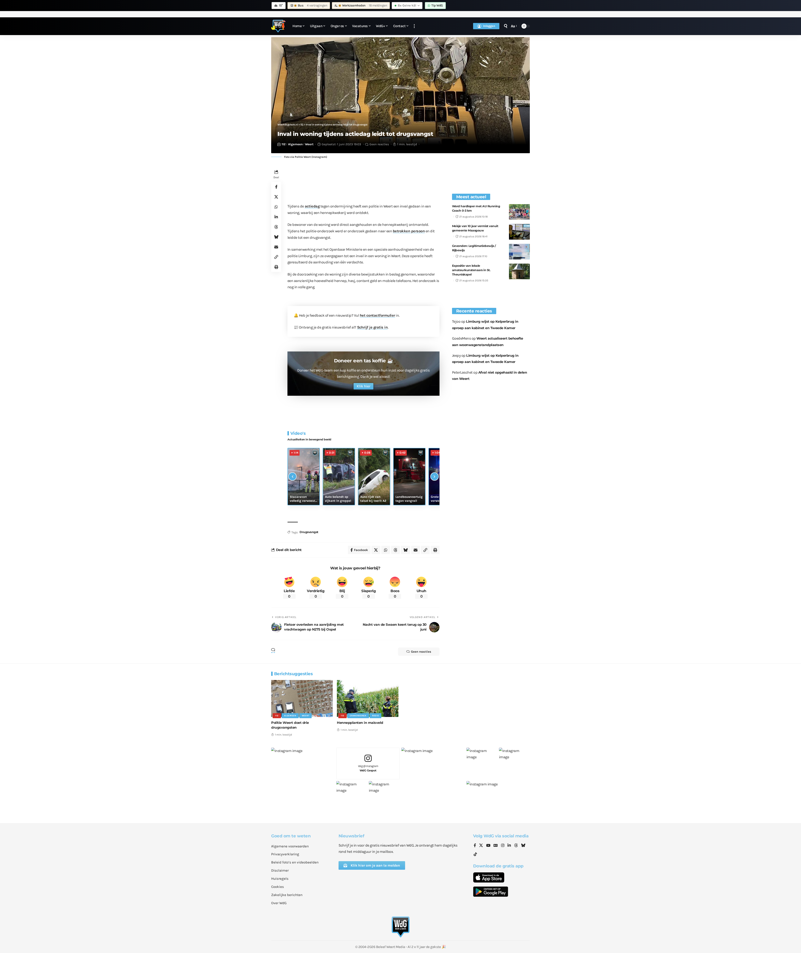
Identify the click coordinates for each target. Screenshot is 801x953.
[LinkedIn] (509, 845)
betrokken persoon (409, 231)
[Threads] (516, 845)
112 (284, 144)
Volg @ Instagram (368, 768)
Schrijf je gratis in (372, 327)
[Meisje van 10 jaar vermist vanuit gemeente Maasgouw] (519, 232)
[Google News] (495, 845)
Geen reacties (379, 144)
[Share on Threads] (276, 227)
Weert (309, 144)
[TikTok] (475, 854)
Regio (375, 715)
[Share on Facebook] (276, 187)
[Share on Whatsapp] (276, 207)
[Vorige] (292, 476)
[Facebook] (475, 845)
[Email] (276, 247)
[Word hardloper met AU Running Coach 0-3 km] (519, 212)
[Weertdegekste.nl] (278, 26)
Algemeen (295, 144)
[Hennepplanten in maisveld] (367, 698)
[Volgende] (434, 476)
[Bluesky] (523, 845)
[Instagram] (502, 845)
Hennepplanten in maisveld (360, 723)
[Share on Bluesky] (276, 237)
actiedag (312, 206)
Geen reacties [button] (421, 651)
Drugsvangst (309, 532)
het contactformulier (377, 315)
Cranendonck (358, 715)
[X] (481, 845)
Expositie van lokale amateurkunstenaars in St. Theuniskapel (471, 270)
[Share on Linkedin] (276, 217)
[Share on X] (276, 197)
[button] (414, 26)
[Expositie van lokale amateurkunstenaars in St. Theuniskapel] (519, 271)
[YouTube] (488, 845)
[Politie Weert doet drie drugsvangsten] (302, 698)
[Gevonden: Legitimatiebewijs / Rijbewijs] (519, 251)
